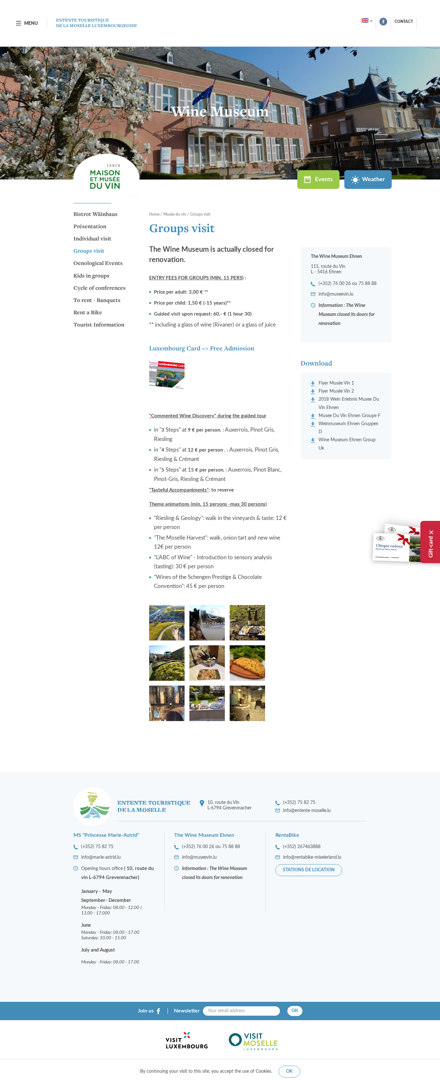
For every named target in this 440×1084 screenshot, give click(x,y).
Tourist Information (98, 325)
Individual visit (92, 239)
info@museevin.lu (336, 294)
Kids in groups (91, 276)
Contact (404, 22)
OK (295, 1011)
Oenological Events (98, 263)
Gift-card (431, 547)
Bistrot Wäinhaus (95, 214)
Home (154, 214)
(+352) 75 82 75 (299, 802)
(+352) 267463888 (301, 847)
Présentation (89, 226)
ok (289, 1071)
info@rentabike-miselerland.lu (312, 857)
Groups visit (88, 251)
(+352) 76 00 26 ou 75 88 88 (348, 283)
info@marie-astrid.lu (101, 857)
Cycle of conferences (99, 288)
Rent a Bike (87, 313)
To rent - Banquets (96, 300)
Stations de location (309, 870)
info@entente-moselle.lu (307, 810)
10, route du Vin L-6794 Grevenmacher (229, 805)
